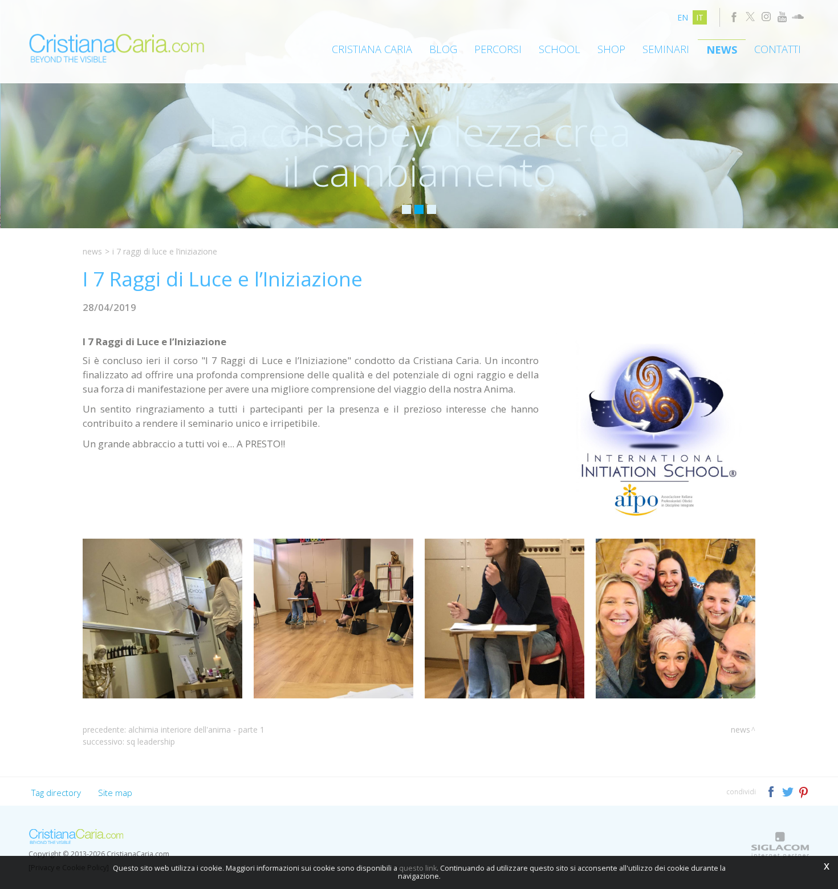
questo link (418, 868)
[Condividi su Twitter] (788, 791)
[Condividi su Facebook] (772, 791)
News (721, 49)
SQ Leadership (151, 741)
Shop (611, 49)
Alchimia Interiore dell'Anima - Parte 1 (196, 729)
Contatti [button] (777, 49)
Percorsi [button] (498, 49)
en (682, 17)
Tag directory (56, 792)
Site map (115, 792)
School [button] (559, 49)
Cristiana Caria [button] (372, 49)
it (699, 17)
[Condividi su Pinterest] (804, 791)
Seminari (665, 49)
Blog (443, 49)
